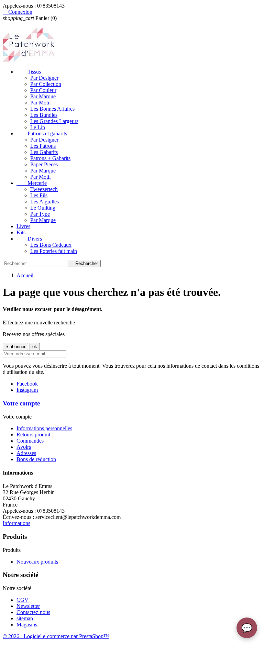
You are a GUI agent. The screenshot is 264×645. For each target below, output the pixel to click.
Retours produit (33, 434)
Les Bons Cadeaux (51, 245)
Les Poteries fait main (53, 251)
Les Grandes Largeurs (54, 121)
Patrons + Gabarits (50, 158)
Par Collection (45, 84)
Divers (29, 239)
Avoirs (23, 447)
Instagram (27, 390)
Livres (23, 226)
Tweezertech (44, 189)
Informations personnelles (44, 428)
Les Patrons (43, 146)
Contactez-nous (33, 612)
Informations (16, 523)
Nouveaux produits (37, 562)
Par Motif (40, 102)
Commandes (30, 441)
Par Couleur (43, 90)
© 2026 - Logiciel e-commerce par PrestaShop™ (56, 636)
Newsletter (28, 606)
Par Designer (44, 78)
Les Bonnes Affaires (52, 109)
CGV (22, 600)
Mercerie (31, 183)
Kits (20, 232)
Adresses (26, 453)
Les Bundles (43, 115)
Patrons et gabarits (41, 133)
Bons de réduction (36, 459)
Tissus (28, 72)
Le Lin (37, 127)
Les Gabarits (44, 152)
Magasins (26, 624)
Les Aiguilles (44, 201)
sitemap (24, 618)
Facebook (27, 384)
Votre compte (21, 403)
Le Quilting (42, 208)
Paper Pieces (44, 164)
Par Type (40, 214)
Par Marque (43, 96)
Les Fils (38, 195)
